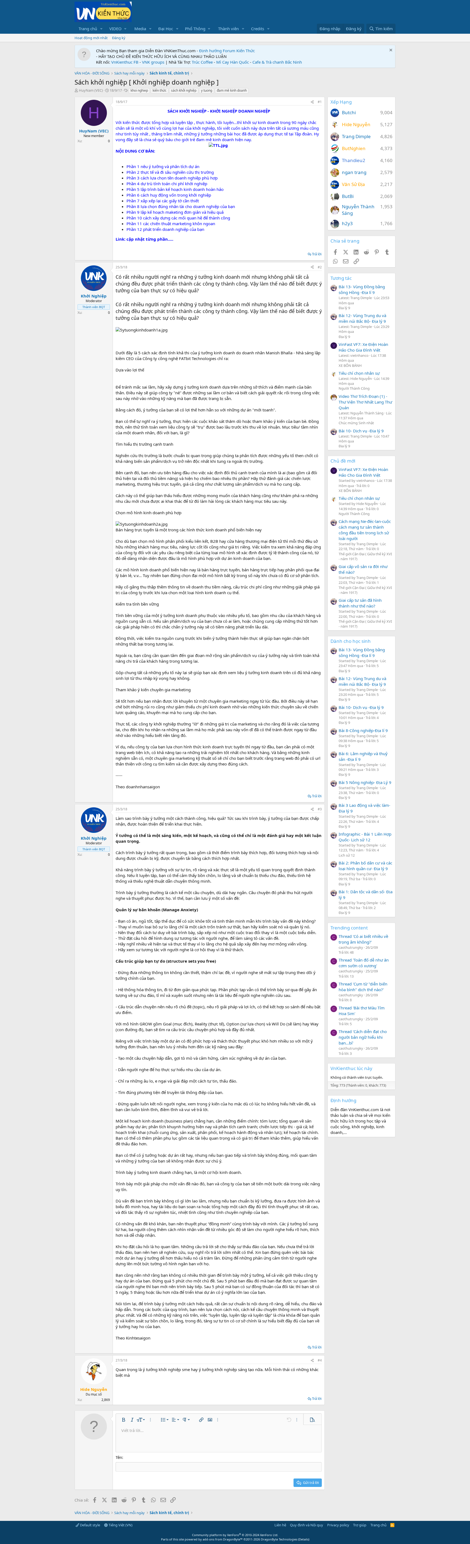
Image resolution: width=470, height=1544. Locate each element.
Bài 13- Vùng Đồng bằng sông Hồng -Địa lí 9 (362, 289)
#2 (320, 267)
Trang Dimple (356, 136)
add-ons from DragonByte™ (223, 1539)
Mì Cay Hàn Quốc (232, 62)
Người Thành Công (354, 388)
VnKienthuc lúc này (351, 1068)
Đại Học (165, 28)
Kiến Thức (245, 50)
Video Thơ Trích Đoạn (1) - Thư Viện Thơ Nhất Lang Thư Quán (365, 401)
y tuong (206, 90)
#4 (320, 1360)
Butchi (349, 112)
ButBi (348, 196)
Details (303, 1539)
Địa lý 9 (344, 307)
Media (140, 28)
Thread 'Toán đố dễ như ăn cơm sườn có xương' (364, 962)
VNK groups (153, 62)
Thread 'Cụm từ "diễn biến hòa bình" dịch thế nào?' (363, 986)
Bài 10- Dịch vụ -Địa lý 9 (361, 430)
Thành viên (228, 28)
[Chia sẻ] (312, 102)
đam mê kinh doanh (232, 90)
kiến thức (159, 90)
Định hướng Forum (217, 50)
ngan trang (354, 172)
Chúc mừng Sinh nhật (356, 422)
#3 (320, 809)
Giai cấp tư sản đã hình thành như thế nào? (360, 603)
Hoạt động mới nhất (91, 37)
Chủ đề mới (342, 461)
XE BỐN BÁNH (350, 365)
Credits (257, 28)
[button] (101, 29)
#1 (320, 102)
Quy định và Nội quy (306, 1525)
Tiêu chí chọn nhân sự (359, 373)
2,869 (105, 1399)
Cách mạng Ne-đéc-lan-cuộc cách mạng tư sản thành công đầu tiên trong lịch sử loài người (365, 530)
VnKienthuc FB (124, 62)
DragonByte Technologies (279, 1539)
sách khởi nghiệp (183, 90)
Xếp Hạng (341, 102)
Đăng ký (118, 37)
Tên (119, 1457)
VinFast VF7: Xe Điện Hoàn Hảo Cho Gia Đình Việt (363, 347)
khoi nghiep (139, 90)
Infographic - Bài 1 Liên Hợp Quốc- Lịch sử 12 (365, 836)
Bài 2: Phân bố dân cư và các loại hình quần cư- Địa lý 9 (365, 865)
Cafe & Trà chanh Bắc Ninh (277, 62)
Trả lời (316, 254)
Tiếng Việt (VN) (120, 1525)
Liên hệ (280, 1525)
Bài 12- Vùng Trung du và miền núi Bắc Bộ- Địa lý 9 (362, 318)
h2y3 (347, 223)
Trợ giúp (359, 1525)
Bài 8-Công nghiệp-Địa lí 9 (363, 730)
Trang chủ (88, 28)
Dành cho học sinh (350, 641)
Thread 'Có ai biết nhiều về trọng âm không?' (363, 939)
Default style (89, 1525)
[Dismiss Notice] (390, 51)
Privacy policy (338, 1525)
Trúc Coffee (202, 62)
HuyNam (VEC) (91, 90)
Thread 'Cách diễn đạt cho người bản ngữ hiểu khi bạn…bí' (363, 1037)
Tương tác (341, 278)
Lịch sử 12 (347, 855)
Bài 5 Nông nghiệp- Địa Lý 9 (365, 782)
